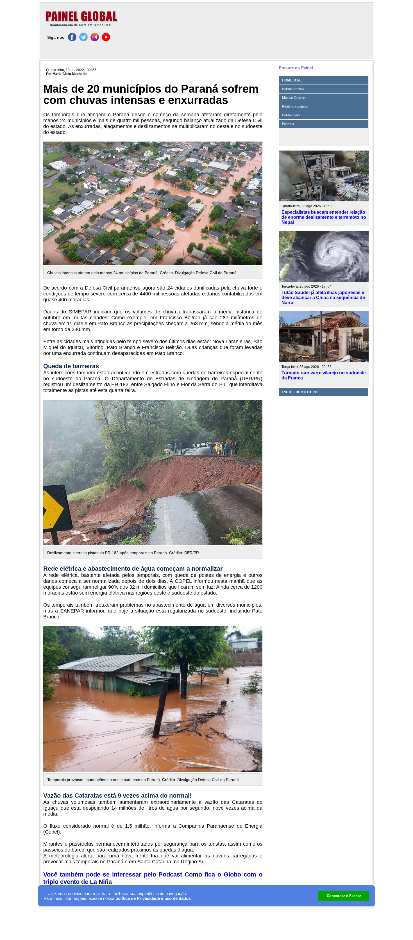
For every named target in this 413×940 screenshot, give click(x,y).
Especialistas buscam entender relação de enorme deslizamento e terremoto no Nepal (324, 217)
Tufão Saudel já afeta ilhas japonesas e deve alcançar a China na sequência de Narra (323, 297)
